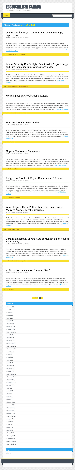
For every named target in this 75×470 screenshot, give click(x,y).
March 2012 (10, 365)
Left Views (10, 289)
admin (26, 37)
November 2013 (11, 332)
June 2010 (10, 424)
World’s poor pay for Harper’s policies (27, 95)
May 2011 (10, 393)
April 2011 (10, 396)
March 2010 (10, 433)
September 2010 (11, 416)
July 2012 (10, 354)
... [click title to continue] (61, 109)
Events (9, 229)
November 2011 (11, 377)
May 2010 (10, 427)
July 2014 (10, 312)
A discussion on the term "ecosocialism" (28, 270)
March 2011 (10, 399)
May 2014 (10, 318)
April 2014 (10, 321)
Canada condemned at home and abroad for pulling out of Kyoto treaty (37, 240)
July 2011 (9, 388)
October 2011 (10, 379)
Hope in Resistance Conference (23, 151)
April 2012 (10, 363)
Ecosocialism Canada (23, 7)
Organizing (15, 86)
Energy (9, 86)
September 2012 (11, 349)
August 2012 (10, 351)
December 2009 (11, 441)
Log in (9, 453)
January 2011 (10, 405)
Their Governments (23, 86)
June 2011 (10, 391)
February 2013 (11, 340)
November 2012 (11, 346)
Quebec (22, 54)
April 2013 (10, 335)
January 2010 (11, 438)
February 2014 (11, 326)
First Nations (11, 168)
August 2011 (10, 385)
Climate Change (12, 54)
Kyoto (17, 229)
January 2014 (11, 329)
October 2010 (11, 413)
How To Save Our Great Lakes (22, 122)
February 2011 (11, 402)
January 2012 (11, 371)
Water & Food (11, 141)
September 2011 (11, 382)
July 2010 (10, 421)
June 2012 (10, 357)
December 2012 (11, 343)
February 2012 (11, 368)
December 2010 (11, 407)
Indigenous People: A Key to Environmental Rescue (34, 178)
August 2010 (10, 419)
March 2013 (10, 337)
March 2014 (10, 323)
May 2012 (10, 360)
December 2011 (11, 374)
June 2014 (10, 315)
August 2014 (10, 309)
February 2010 (11, 435)
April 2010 (10, 430)
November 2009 (11, 444)
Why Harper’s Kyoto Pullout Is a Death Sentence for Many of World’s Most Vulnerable (34, 208)
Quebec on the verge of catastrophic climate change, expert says (34, 33)
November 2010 (11, 410)
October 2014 (11, 307)
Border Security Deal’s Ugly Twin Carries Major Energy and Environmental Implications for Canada (37, 65)
